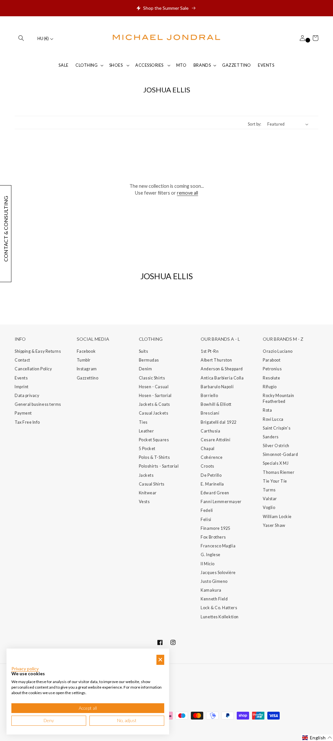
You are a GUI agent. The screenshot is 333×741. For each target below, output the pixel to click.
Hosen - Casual (154, 386)
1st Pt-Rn (210, 351)
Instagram (87, 368)
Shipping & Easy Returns (38, 351)
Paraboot (271, 360)
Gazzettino (87, 378)
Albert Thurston (216, 360)
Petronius (272, 368)
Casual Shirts (152, 484)
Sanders (271, 436)
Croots (207, 466)
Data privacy (27, 395)
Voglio (269, 507)
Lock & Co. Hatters (219, 607)
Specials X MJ (275, 463)
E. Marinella (212, 484)
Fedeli (207, 510)
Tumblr (84, 360)
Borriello (209, 395)
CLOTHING (86, 65)
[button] (21, 38)
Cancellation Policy (33, 368)
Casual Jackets (153, 413)
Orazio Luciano (278, 351)
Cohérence (211, 457)
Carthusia (210, 431)
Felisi (206, 519)
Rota (267, 410)
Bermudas (149, 360)
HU (43, 38)
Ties (143, 422)
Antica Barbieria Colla (222, 378)
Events (21, 378)
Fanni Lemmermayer (221, 501)
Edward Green (215, 492)
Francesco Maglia (218, 545)
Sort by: (254, 124)
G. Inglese (210, 554)
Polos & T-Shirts (154, 457)
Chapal (207, 448)
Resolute (271, 378)
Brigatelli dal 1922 (218, 422)
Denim (145, 368)
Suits (143, 351)
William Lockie (277, 516)
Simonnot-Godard (280, 454)
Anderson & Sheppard (222, 368)
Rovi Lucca (273, 419)
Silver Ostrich (276, 445)
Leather (146, 431)
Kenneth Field (214, 599)
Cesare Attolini (215, 439)
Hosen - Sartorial (155, 395)
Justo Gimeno (214, 581)
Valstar (270, 498)
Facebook (86, 351)
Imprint (22, 386)
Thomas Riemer (278, 472)
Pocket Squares (154, 439)
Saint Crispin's (276, 428)
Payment (23, 413)
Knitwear (148, 492)
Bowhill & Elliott (216, 404)
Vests (144, 501)
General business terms (38, 404)
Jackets (146, 475)
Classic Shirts (152, 378)
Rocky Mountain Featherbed (278, 398)
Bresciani (210, 413)
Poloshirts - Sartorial (159, 466)
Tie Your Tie (275, 481)
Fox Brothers (213, 537)
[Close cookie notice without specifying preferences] (160, 660)
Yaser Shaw (274, 525)
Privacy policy (25, 668)
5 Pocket (147, 448)
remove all (187, 193)
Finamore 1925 (215, 528)
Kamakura (211, 590)
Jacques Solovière (218, 572)
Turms (269, 489)
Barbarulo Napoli (217, 386)
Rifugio (270, 386)
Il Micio (207, 563)
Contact (22, 360)
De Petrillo (211, 475)
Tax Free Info (27, 422)
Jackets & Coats (154, 404)
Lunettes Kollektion (219, 616)
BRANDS (202, 65)
